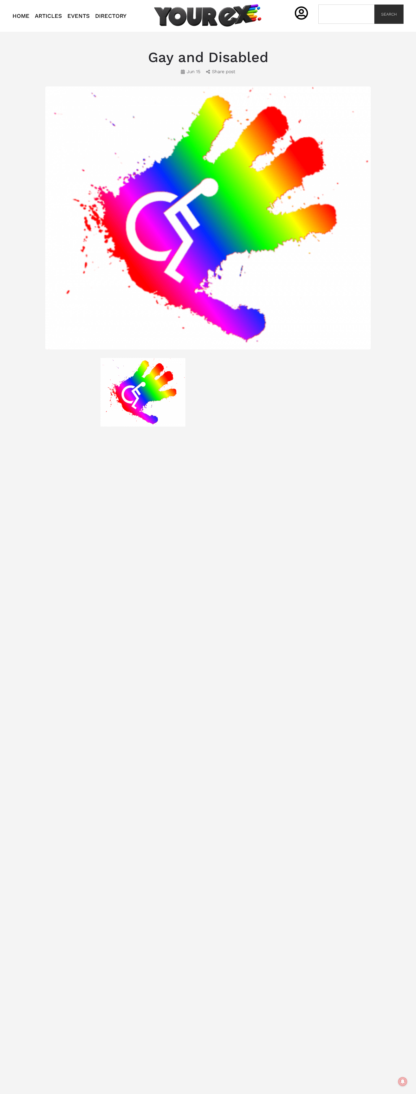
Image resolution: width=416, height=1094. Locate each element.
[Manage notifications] (402, 1081)
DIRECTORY (110, 16)
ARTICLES (48, 16)
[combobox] (346, 14)
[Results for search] (346, 27)
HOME (20, 16)
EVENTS (78, 16)
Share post (223, 71)
